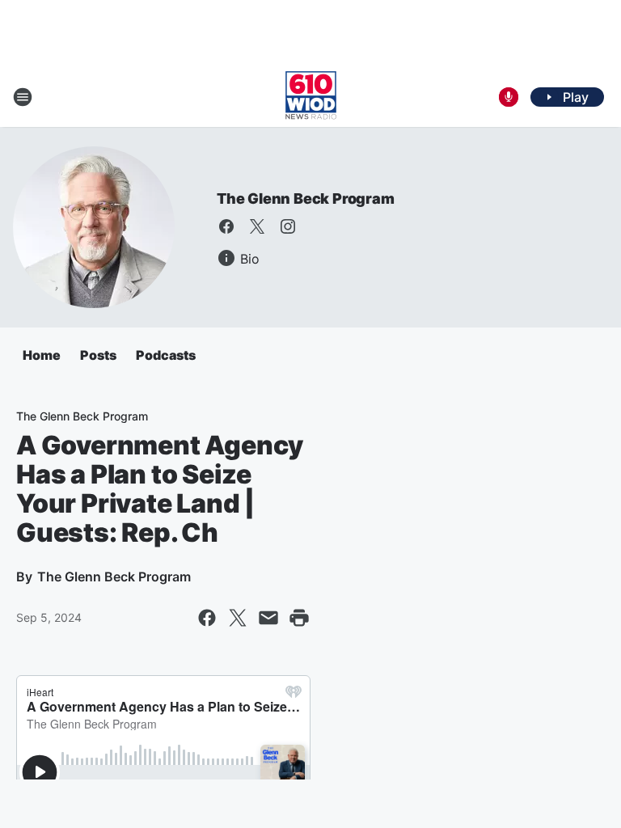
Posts (98, 355)
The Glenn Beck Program (306, 198)
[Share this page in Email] (268, 617)
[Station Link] (310, 97)
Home (42, 355)
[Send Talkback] (508, 97)
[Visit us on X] (257, 226)
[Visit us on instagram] (288, 226)
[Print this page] (299, 617)
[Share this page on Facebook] (207, 617)
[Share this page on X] (237, 617)
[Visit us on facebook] (226, 226)
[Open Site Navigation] (22, 97)
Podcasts (166, 355)
